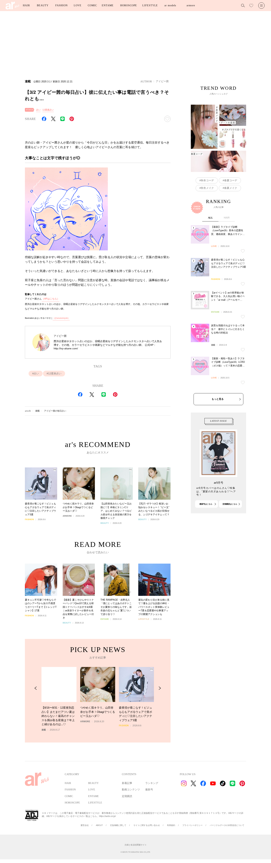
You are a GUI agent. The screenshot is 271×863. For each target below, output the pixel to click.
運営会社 (85, 825)
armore (191, 5)
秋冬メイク (207, 187)
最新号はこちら (205, 504)
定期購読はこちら (230, 504)
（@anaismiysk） (61, 318)
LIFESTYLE (150, 5)
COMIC (92, 5)
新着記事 (127, 783)
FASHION (61, 5)
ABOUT (99, 825)
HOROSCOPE (128, 5)
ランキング (151, 783)
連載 (37, 411)
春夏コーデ (230, 180)
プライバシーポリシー (192, 825)
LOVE (77, 5)
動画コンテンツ (131, 789)
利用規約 (171, 825)
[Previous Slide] (35, 688)
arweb (28, 411)
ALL (210, 217)
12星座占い (48, 110)
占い (38, 110)
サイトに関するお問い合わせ (146, 825)
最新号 (149, 789)
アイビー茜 (162, 81)
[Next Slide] (159, 688)
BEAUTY (42, 5)
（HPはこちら (49, 298)
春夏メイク (230, 187)
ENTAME (107, 5)
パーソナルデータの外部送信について (227, 825)
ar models (170, 5)
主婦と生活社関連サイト (135, 845)
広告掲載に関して (118, 825)
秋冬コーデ (207, 180)
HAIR (26, 5)
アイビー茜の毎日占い (55, 411)
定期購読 (127, 796)
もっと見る (218, 399)
